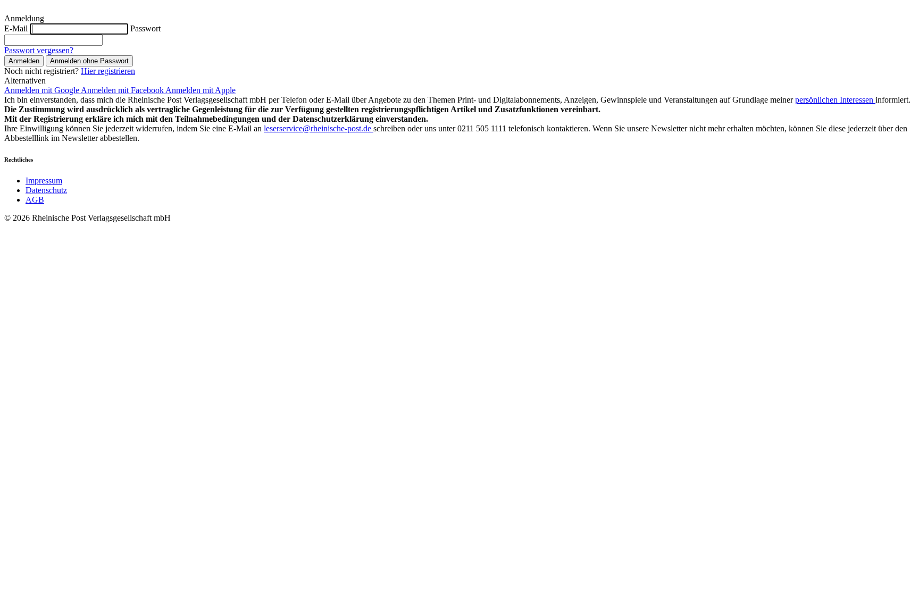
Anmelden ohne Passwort (89, 61)
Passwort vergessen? (38, 50)
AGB (35, 199)
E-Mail (16, 28)
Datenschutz (46, 190)
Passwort (145, 28)
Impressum (44, 180)
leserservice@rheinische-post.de (318, 128)
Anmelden (24, 61)
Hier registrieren (108, 71)
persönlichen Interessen (835, 99)
